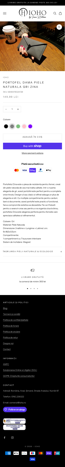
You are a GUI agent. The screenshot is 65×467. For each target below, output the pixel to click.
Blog (5, 308)
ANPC (6, 364)
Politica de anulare (11, 331)
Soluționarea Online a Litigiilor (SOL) (20, 370)
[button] (6, 126)
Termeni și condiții (11, 314)
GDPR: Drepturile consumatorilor (19, 376)
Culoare (6, 119)
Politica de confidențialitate (15, 320)
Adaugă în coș (32, 137)
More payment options (32, 153)
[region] (32, 275)
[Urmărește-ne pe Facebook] (4, 437)
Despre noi (8, 343)
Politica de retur (10, 337)
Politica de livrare (11, 325)
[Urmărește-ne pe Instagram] (12, 437)
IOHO (6, 77)
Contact (7, 349)
